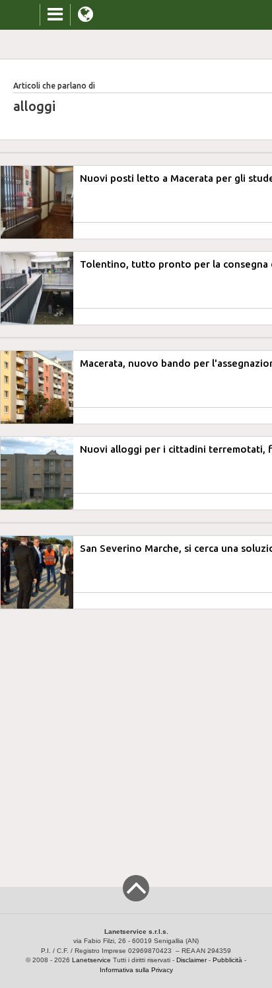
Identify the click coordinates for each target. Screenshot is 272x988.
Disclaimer (191, 960)
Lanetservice (91, 960)
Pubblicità (227, 960)
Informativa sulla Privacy (136, 969)
